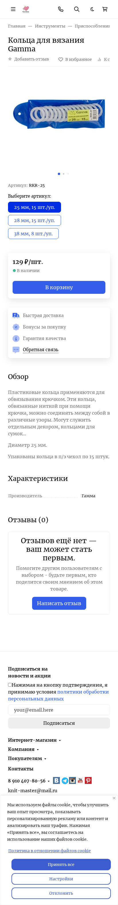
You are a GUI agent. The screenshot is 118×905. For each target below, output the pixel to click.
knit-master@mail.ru (32, 790)
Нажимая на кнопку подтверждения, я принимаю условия (58, 692)
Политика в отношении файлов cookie (49, 850)
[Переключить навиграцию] (13, 9)
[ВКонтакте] (57, 780)
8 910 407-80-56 (27, 781)
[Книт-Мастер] (26, 9)
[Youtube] (81, 780)
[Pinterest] (89, 780)
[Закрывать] (114, 798)
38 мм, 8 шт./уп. (33, 233)
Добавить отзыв (31, 59)
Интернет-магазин (32, 740)
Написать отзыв (59, 603)
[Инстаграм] (73, 780)
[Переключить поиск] (76, 9)
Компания (21, 749)
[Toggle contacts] (61, 9)
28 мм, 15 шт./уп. (34, 220)
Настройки (61, 878)
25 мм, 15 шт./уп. (34, 207)
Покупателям (25, 758)
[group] (59, 127)
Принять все (61, 864)
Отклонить (61, 893)
